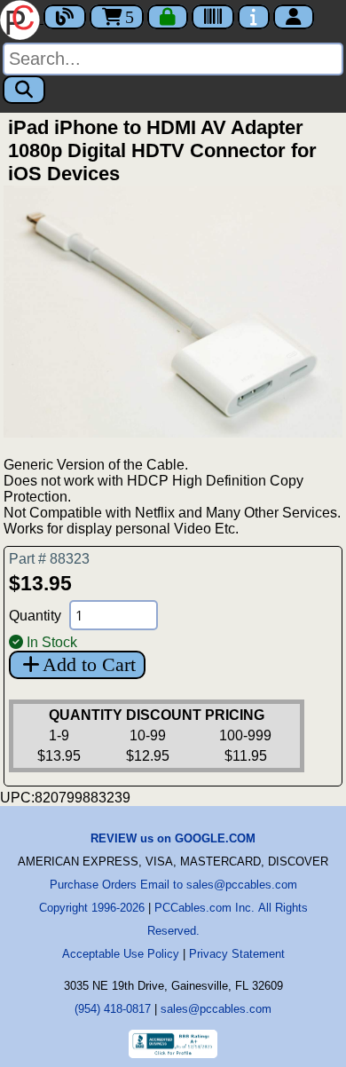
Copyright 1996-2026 (92, 907)
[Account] (293, 16)
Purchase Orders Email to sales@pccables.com (173, 884)
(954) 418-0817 (113, 1009)
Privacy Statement (237, 953)
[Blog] (64, 16)
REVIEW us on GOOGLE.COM (173, 838)
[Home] (21, 18)
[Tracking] (213, 16)
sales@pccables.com (216, 1009)
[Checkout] (167, 16)
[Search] (24, 89)
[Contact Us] (254, 16)
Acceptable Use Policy (120, 953)
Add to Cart (89, 664)
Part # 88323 (49, 558)
